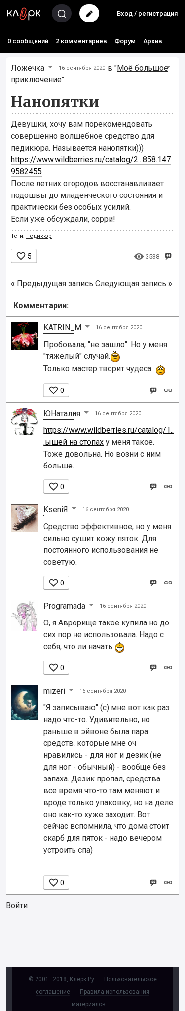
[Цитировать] (153, 390)
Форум (125, 41)
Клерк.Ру (82, 979)
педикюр (39, 236)
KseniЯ (55, 509)
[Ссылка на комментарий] (168, 390)
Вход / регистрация (147, 13)
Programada (64, 606)
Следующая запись (130, 283)
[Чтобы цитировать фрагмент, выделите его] (168, 255)
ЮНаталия (61, 413)
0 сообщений (27, 41)
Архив (152, 41)
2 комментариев (81, 41)
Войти (17, 905)
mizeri (54, 691)
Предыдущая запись (55, 283)
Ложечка (27, 68)
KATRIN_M (62, 327)
